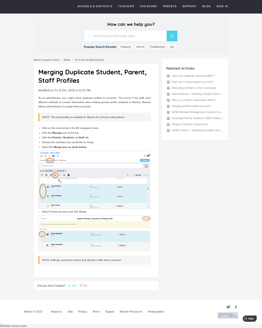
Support (189, 6)
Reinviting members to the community (194, 87)
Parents (170, 6)
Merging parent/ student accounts (191, 105)
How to (140, 46)
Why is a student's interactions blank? (194, 99)
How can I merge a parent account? (192, 81)
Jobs (70, 311)
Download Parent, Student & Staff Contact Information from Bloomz (211, 118)
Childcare (148, 6)
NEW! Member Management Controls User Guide (201, 112)
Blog (206, 6)
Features (126, 46)
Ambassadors (156, 311)
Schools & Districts (95, 6)
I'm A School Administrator (89, 59)
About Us (56, 311)
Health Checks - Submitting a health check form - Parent (204, 130)
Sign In (222, 6)
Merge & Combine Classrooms (190, 124)
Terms (96, 311)
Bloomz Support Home (47, 59)
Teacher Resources (131, 311)
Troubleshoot (157, 46)
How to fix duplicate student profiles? (193, 75)
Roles (67, 59)
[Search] (172, 36)
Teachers (126, 6)
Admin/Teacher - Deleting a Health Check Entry (199, 93)
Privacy (82, 311)
